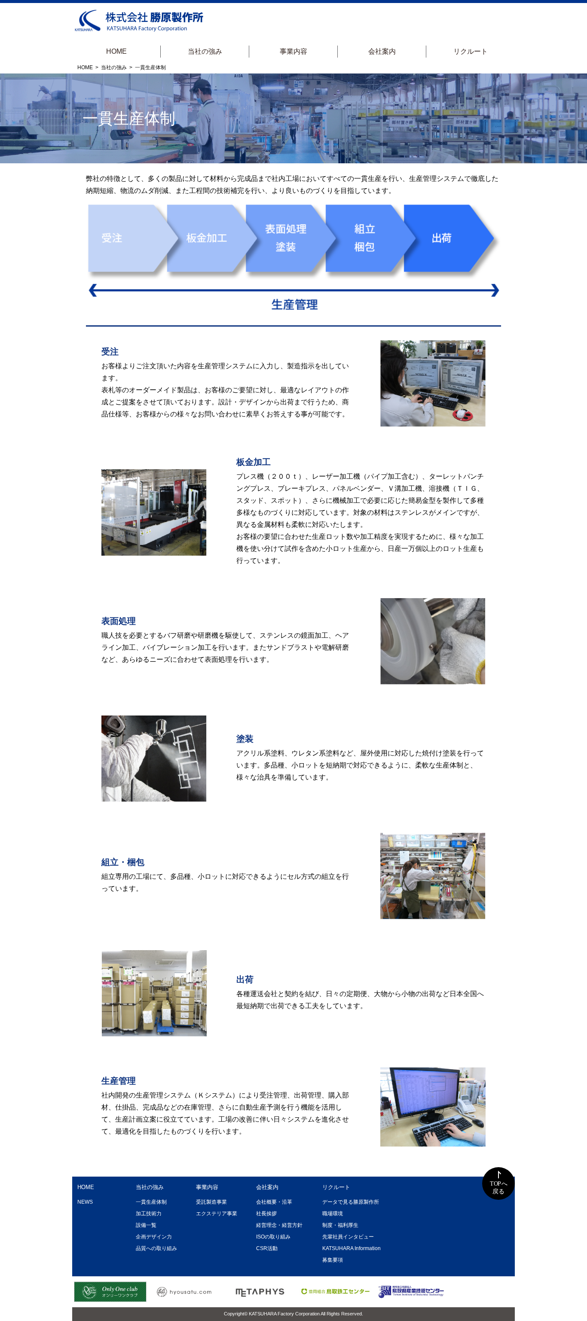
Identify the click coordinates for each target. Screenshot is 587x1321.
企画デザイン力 (154, 1237)
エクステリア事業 (216, 1214)
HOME (116, 51)
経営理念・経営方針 (279, 1225)
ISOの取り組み (273, 1237)
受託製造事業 (211, 1202)
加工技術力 (149, 1214)
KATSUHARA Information (351, 1248)
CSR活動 (267, 1248)
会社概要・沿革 (274, 1202)
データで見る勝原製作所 (350, 1202)
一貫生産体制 (151, 1202)
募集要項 (332, 1260)
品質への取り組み (156, 1248)
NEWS (85, 1202)
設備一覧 (146, 1225)
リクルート (470, 51)
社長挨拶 (266, 1214)
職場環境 (332, 1214)
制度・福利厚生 (340, 1225)
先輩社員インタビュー (348, 1237)
